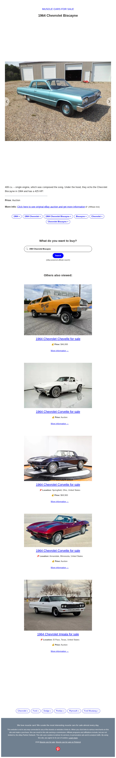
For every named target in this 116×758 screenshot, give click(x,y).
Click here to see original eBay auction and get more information (51, 206)
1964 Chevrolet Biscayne (57, 216)
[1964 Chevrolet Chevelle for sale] (58, 334)
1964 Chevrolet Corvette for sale (58, 411)
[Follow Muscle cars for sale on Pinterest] (58, 750)
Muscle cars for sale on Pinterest (68, 742)
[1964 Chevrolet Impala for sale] (58, 630)
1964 (16, 216)
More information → (60, 351)
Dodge (47, 711)
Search (58, 256)
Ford (35, 711)
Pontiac (59, 711)
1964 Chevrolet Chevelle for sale (58, 339)
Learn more (73, 738)
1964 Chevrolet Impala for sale (58, 634)
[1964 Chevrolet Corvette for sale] (58, 407)
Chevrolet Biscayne (57, 221)
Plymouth (73, 711)
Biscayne (80, 216)
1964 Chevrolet (32, 216)
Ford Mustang (90, 711)
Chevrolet (96, 216)
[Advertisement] (58, 40)
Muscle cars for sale (58, 9)
